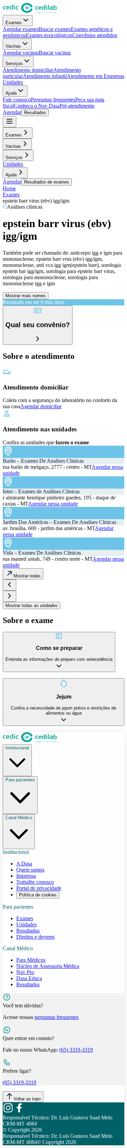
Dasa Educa (29, 978)
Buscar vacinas (55, 52)
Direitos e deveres (35, 937)
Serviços (14, 63)
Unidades (13, 82)
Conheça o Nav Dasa (37, 106)
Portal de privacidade (38, 888)
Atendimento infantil (45, 76)
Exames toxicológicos (49, 35)
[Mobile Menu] (9, 121)
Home (9, 188)
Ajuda (11, 93)
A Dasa (24, 863)
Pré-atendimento (77, 106)
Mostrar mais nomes (25, 295)
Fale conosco (17, 99)
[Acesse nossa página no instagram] (8, 1111)
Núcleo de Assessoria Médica (47, 966)
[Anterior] (9, 585)
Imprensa (26, 876)
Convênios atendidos (94, 35)
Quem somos (30, 870)
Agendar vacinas (21, 52)
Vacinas (13, 46)
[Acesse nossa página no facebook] (19, 1111)
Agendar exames (21, 29)
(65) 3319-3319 (76, 1050)
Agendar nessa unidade (53, 504)
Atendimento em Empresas (95, 76)
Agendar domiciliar (41, 406)
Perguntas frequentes (53, 99)
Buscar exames (55, 29)
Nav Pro (25, 972)
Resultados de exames (46, 182)
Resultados (35, 112)
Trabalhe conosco (35, 882)
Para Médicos (30, 960)
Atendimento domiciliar (28, 70)
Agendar (12, 112)
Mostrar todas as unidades (31, 605)
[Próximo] (9, 596)
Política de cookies (38, 894)
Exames (13, 22)
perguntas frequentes (57, 1017)
